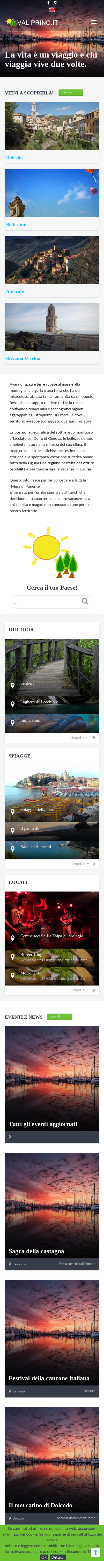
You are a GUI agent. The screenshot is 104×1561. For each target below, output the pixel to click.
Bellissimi (16, 224)
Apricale (14, 291)
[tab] (52, 686)
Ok (43, 1557)
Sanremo (19, 1391)
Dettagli (58, 1557)
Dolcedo (14, 157)
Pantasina (19, 1264)
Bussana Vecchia (22, 358)
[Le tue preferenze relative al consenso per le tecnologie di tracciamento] (95, 1552)
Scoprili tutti (70, 92)
